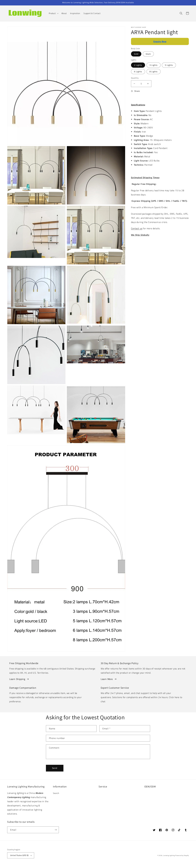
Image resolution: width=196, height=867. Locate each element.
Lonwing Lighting (169, 855)
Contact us (136, 228)
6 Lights (138, 71)
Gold (136, 53)
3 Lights (154, 65)
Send (54, 768)
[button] (53, 13)
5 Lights (169, 65)
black (148, 53)
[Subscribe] (55, 829)
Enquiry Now (159, 41)
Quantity (134, 78)
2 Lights (138, 65)
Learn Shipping (17, 679)
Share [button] (137, 90)
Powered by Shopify (182, 855)
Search (56, 793)
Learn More (107, 679)
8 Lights (154, 71)
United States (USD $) (19, 855)
